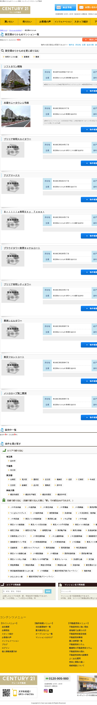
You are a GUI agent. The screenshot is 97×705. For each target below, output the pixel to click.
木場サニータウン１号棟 (16, 103)
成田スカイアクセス (32, 548)
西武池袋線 (50, 548)
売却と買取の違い (76, 662)
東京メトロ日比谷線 (39, 525)
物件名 (71, 45)
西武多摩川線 (86, 553)
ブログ (5, 644)
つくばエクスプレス (18, 513)
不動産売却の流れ (76, 651)
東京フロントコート (14, 357)
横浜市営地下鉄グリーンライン (41, 577)
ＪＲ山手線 (67, 519)
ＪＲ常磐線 (63, 507)
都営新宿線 (53, 513)
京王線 (91, 559)
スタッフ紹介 (7, 634)
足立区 (47, 479)
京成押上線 (77, 559)
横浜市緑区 (14, 495)
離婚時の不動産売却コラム (80, 648)
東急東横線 (14, 565)
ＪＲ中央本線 (15, 507)
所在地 (78, 45)
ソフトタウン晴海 (13, 66)
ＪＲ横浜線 (53, 553)
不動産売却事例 (75, 637)
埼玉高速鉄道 (81, 548)
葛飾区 (59, 479)
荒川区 (24, 479)
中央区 (92, 479)
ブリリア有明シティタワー (17, 284)
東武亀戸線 (61, 530)
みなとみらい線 (16, 577)
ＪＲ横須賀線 (37, 553)
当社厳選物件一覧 (43, 627)
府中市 (59, 485)
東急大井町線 (46, 565)
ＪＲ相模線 (44, 571)
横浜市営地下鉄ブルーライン (66, 571)
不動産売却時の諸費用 (78, 655)
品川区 (36, 485)
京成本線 (68, 513)
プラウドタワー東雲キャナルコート (22, 248)
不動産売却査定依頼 (77, 634)
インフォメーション (10, 641)
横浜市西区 (46, 495)
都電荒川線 (46, 530)
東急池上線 (61, 565)
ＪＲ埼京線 (14, 519)
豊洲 (37, 57)
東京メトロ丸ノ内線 (18, 559)
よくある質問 (75, 658)
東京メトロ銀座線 (17, 525)
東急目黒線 (29, 565)
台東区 (13, 479)
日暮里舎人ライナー (18, 536)
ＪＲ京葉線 (76, 542)
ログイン (5, 648)
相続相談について (76, 665)
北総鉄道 (13, 548)
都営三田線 (14, 530)
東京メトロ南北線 (82, 525)
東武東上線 (52, 519)
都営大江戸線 (30, 530)
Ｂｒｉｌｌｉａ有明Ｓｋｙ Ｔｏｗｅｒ (24, 211)
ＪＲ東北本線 (47, 507)
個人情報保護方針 (9, 651)
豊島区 (47, 485)
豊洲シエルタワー (13, 320)
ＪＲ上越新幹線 (57, 536)
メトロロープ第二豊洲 (15, 393)
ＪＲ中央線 (82, 519)
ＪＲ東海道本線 (59, 542)
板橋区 (24, 485)
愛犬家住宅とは (42, 630)
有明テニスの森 (11, 57)
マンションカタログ (44, 637)
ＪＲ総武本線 (37, 513)
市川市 (13, 470)
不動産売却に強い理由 (78, 627)
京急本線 (76, 565)
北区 (70, 479)
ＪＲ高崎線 (78, 507)
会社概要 (5, 627)
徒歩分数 (90, 45)
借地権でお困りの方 (77, 630)
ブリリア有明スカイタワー (17, 139)
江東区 (80, 479)
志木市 (13, 461)
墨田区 (36, 479)
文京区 (13, 485)
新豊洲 (26, 57)
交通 (84, 45)
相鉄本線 (87, 571)
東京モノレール (61, 559)
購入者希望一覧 (75, 641)
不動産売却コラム (76, 644)
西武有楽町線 (70, 553)
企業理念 (5, 630)
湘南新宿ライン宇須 (18, 542)
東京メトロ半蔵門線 (40, 559)
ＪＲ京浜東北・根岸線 (87, 513)
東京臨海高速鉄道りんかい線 (21, 571)
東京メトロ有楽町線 (33, 519)
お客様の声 (6, 637)
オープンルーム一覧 (44, 634)
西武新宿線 (65, 548)
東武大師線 (77, 530)
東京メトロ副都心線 (18, 553)
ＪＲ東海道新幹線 (39, 542)
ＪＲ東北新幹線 (38, 536)
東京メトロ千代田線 (61, 525)
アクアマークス (12, 175)
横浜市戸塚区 (30, 495)
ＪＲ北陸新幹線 (76, 536)
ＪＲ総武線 (31, 507)
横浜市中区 (61, 495)
